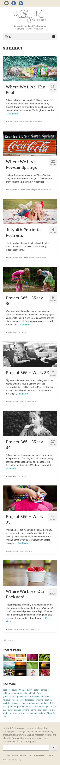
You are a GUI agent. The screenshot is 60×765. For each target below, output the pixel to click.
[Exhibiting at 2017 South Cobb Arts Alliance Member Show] (44, 665)
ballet (29, 690)
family (39, 693)
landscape (29, 700)
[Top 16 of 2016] (9, 672)
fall (33, 693)
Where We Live (37, 121)
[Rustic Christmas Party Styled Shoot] (44, 672)
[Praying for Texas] (21, 665)
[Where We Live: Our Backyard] (30, 573)
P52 (52, 703)
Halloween (34, 696)
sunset (22, 713)
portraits (31, 258)
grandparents (23, 696)
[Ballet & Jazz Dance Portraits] (32, 672)
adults (14, 690)
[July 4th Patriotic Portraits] (30, 211)
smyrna (37, 258)
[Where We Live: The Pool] (30, 68)
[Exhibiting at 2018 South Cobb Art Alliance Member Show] (44, 657)
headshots (46, 696)
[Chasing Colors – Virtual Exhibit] (9, 657)
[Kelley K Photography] (30, 16)
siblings (17, 710)
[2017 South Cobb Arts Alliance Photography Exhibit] (9, 665)
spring (33, 710)
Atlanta (22, 690)
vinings (42, 713)
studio (5, 713)
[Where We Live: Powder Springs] (30, 143)
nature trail (34, 703)
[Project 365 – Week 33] (30, 498)
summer (21, 121)
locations (16, 121)
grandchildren (9, 696)
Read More (13, 113)
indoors (15, 700)
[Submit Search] (5, 640)
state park (42, 710)
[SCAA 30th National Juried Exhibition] (32, 665)
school (29, 401)
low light (6, 703)
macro (25, 703)
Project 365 (16, 332)
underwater (28, 121)
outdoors (45, 703)
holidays (10, 190)
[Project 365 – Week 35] (30, 354)
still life (52, 710)
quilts (10, 710)
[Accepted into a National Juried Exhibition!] (21, 672)
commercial (16, 693)
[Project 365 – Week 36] (30, 279)
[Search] (54, 748)
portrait (20, 706)
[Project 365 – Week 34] (30, 423)
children (9, 258)
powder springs (31, 190)
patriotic (22, 190)
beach (36, 690)
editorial (27, 693)
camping (45, 690)
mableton (16, 703)
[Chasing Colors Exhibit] (21, 657)
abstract (6, 690)
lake (22, 700)
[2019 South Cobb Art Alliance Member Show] (32, 657)
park (20, 258)
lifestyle (9, 121)
